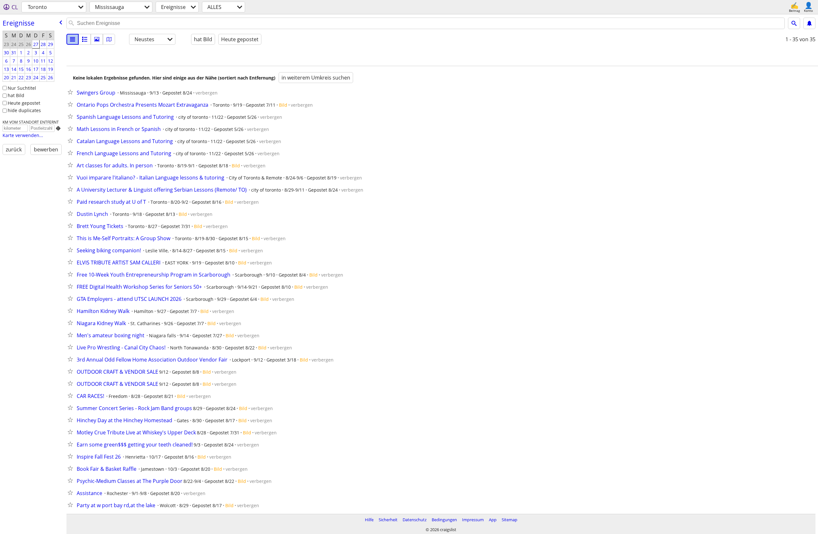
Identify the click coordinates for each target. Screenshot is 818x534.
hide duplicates (24, 110)
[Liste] (72, 39)
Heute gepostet (24, 103)
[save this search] (809, 23)
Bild (283, 105)
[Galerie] (97, 39)
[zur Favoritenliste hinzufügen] (71, 92)
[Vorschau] (85, 39)
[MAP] (109, 39)
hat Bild (16, 95)
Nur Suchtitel (22, 88)
